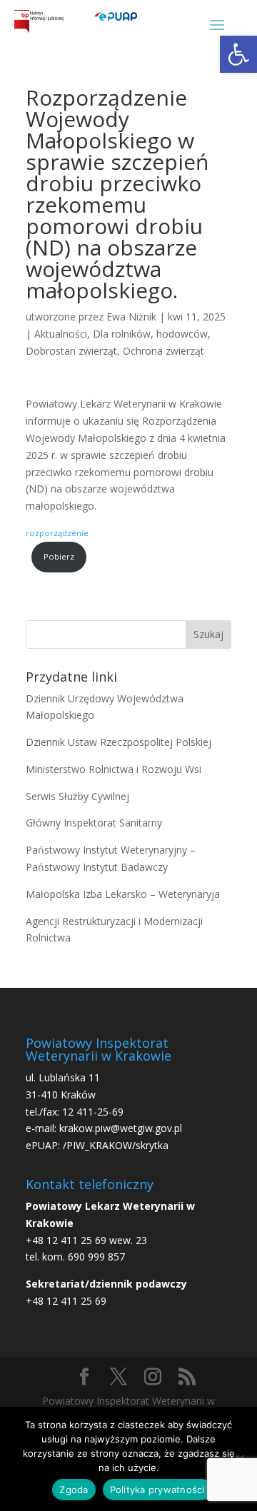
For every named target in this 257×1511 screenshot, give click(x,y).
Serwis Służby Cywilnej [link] (77, 796)
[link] (238, 54)
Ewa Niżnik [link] (131, 316)
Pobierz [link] (59, 556)
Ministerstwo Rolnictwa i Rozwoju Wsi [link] (113, 769)
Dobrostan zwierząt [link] (71, 351)
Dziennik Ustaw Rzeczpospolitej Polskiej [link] (118, 742)
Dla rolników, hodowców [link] (150, 333)
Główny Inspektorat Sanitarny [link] (94, 822)
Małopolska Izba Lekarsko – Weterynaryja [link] (123, 894)
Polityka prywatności (157, 1489)
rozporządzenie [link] (57, 532)
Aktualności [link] (60, 333)
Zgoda (73, 1489)
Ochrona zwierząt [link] (163, 351)
